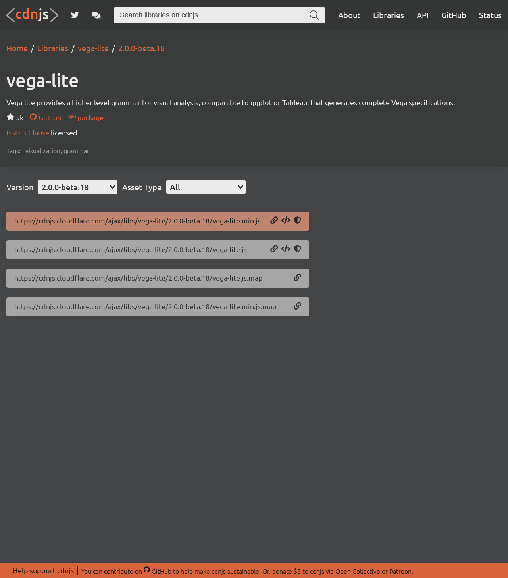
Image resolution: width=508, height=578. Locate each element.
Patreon (400, 570)
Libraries (388, 15)
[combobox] (77, 187)
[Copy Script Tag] (286, 220)
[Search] (314, 15)
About (349, 15)
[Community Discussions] (96, 15)
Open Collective (357, 570)
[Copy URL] (274, 220)
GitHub (453, 15)
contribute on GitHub (137, 570)
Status (490, 15)
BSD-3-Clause (28, 132)
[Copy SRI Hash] (297, 220)
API (423, 15)
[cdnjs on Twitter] (75, 15)
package (90, 117)
